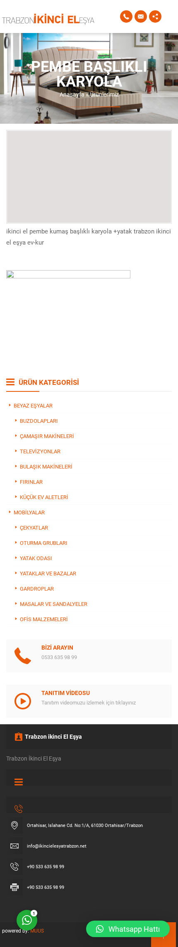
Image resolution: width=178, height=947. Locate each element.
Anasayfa (72, 94)
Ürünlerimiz (104, 94)
